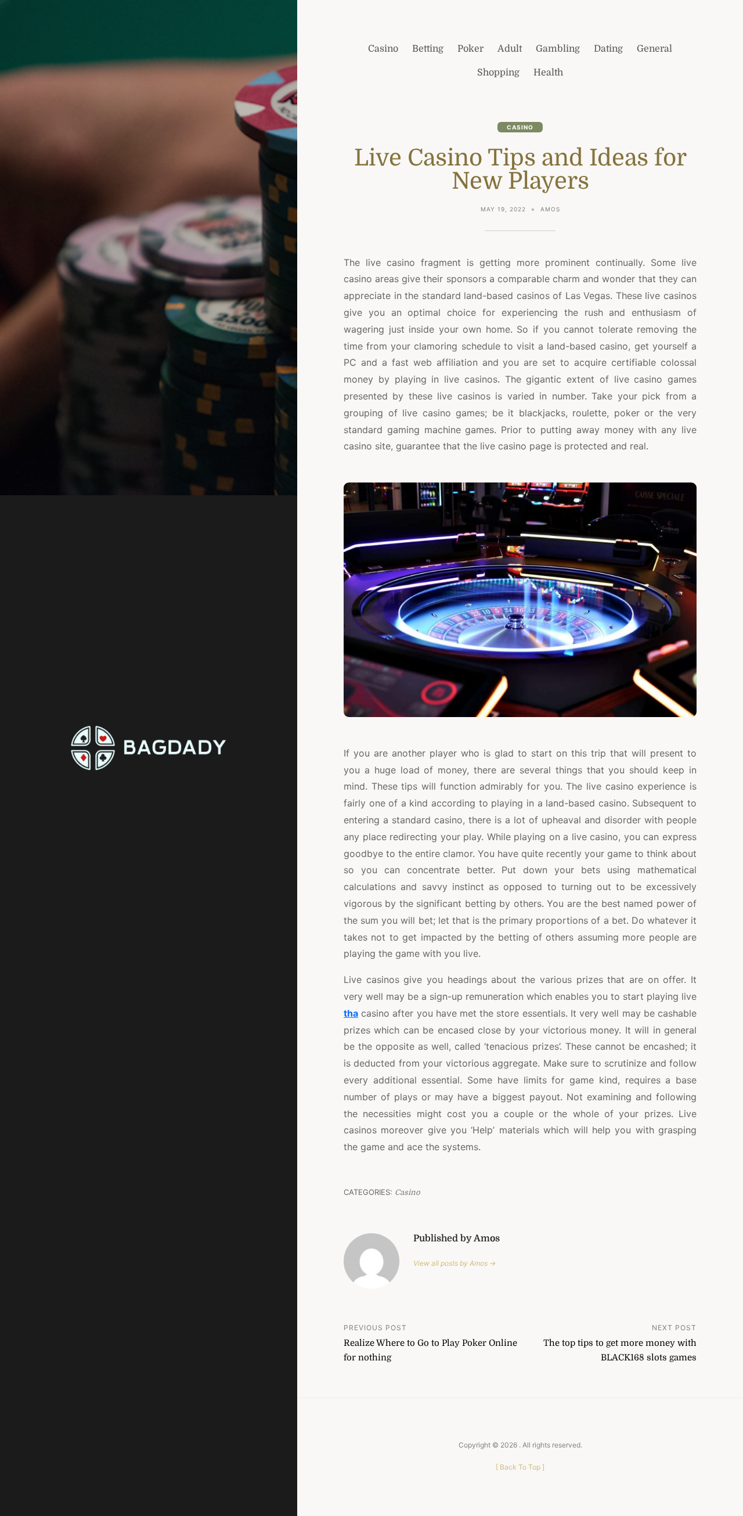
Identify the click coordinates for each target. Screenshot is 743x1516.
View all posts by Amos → (454, 1263)
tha (351, 1013)
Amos (550, 209)
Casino (520, 127)
